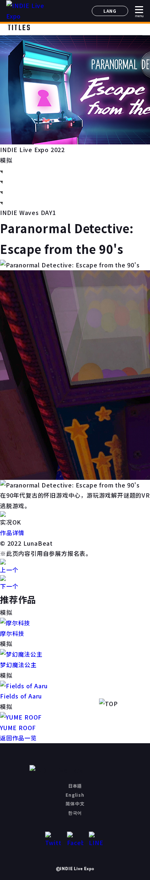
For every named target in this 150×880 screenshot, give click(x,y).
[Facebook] (75, 840)
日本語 (75, 786)
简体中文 (75, 803)
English (75, 795)
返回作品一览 (18, 737)
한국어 (75, 812)
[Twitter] (53, 840)
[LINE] (97, 840)
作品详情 (12, 532)
